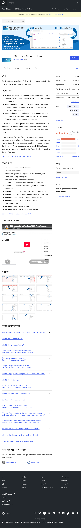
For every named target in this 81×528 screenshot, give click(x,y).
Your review (60, 157)
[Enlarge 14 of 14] (32, 315)
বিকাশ (36, 68)
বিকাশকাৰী (43, 484)
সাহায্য (77, 68)
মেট (4, 497)
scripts (76, 110)
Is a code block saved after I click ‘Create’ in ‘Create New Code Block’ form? (17, 406)
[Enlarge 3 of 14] (49, 278)
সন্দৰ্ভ (3, 477)
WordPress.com (8, 494)
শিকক (42, 477)
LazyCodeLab (36, 462)
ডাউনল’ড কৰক (74, 58)
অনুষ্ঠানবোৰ (64, 480)
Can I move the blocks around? (13, 400)
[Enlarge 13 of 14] (15, 315)
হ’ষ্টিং (3, 484)
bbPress (6, 501)
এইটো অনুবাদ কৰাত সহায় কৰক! (55, 14)
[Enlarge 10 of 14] (15, 306)
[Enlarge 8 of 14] (32, 297)
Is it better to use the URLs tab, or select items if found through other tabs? (17, 386)
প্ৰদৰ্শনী (24, 477)
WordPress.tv (47, 487)
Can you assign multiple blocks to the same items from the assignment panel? (16, 366)
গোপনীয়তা (4, 487)
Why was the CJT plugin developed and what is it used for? (24, 332)
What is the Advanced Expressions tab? (16, 394)
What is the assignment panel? (13, 345)
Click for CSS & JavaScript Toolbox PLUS (17, 156)
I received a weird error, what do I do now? (18, 441)
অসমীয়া (8, 513)
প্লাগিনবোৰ (24, 484)
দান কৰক (64, 484)
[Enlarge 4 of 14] (15, 287)
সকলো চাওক (76, 157)
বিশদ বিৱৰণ (7, 68)
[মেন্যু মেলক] (78, 3)
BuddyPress (7, 504)
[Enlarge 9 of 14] (49, 297)
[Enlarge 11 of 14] (32, 306)
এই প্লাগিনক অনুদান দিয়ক (63, 196)
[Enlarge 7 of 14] (15, 297)
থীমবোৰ (23, 480)
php (71, 110)
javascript (75, 106)
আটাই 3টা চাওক (75, 102)
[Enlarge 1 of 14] (15, 278)
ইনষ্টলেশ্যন (27, 68)
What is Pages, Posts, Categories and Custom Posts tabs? (23, 374)
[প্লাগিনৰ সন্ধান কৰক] (23, 21)
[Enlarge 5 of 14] (32, 287)
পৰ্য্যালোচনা (17, 68)
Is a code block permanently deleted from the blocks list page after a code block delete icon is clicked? (21, 421)
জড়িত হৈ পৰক (65, 477)
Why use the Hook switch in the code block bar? (20, 435)
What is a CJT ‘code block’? (12, 339)
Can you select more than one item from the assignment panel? (14, 359)
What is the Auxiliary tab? (11, 380)
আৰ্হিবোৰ (24, 487)
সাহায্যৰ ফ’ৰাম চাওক (61, 177)
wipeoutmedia (18, 59)
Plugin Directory (7, 9)
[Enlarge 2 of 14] (32, 278)
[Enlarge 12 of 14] (49, 306)
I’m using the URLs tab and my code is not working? (21, 429)
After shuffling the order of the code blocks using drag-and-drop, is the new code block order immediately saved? (23, 414)
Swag (64, 487)
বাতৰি (3, 480)
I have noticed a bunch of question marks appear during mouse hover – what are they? (18, 351)
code (69, 106)
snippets (75, 114)
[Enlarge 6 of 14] (49, 287)
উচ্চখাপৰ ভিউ (59, 120)
